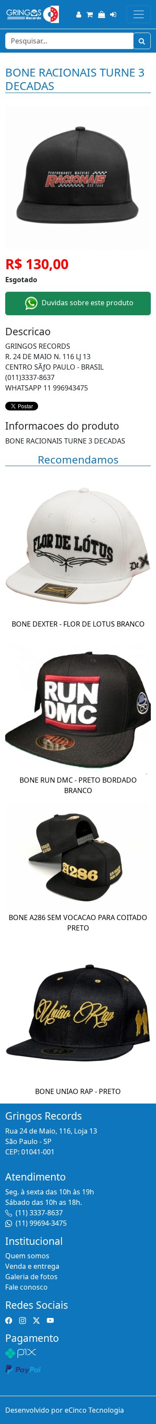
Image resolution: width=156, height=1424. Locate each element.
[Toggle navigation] (139, 14)
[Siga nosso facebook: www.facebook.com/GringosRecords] (8, 1320)
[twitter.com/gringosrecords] (36, 1320)
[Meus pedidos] (101, 14)
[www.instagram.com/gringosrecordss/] (22, 1320)
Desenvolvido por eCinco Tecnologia (64, 1410)
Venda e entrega (32, 1266)
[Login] (113, 14)
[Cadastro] (78, 14)
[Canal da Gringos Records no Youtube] (50, 1320)
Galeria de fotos (31, 1276)
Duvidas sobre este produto (86, 302)
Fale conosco (26, 1287)
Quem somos (27, 1256)
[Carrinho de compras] (89, 14)
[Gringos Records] (32, 14)
